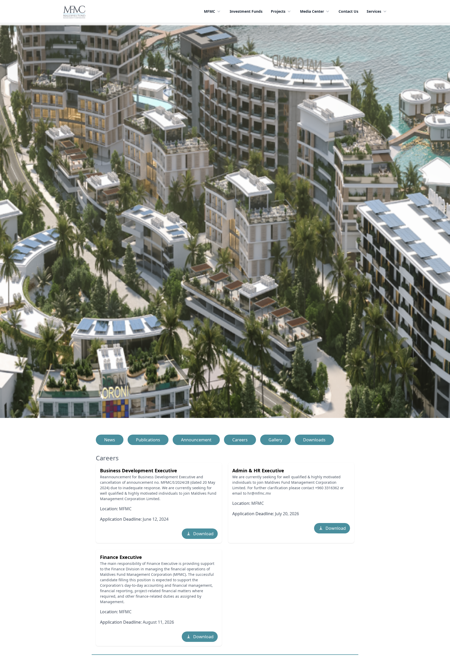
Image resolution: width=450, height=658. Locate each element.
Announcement (196, 440)
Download (203, 534)
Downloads (314, 440)
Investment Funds (246, 11)
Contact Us (348, 11)
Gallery (275, 440)
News (109, 440)
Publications (148, 440)
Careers (240, 440)
